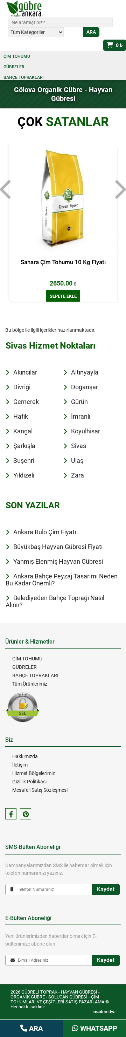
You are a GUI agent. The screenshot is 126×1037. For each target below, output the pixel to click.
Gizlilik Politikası (29, 781)
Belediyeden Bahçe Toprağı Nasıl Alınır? (55, 601)
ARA (35, 1028)
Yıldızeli (23, 475)
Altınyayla (84, 372)
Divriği (21, 387)
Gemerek (26, 401)
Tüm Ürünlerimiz (29, 683)
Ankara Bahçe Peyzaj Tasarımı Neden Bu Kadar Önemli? (62, 579)
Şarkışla (24, 445)
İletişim (20, 764)
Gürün (79, 401)
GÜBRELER (14, 66)
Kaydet (105, 889)
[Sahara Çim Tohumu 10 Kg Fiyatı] (63, 198)
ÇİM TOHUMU (17, 56)
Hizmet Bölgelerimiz (33, 773)
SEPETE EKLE (63, 296)
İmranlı (80, 416)
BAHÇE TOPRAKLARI (23, 77)
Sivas (78, 445)
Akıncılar (25, 372)
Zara (77, 475)
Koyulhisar (85, 431)
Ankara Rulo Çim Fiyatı (44, 532)
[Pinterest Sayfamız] (25, 813)
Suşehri (23, 460)
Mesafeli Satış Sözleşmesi (40, 790)
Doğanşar (84, 387)
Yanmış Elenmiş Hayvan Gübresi (58, 561)
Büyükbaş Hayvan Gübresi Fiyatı (58, 546)
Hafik (20, 416)
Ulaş (77, 460)
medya (104, 1011)
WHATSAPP (97, 1028)
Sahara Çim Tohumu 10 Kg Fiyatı (63, 262)
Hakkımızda (25, 756)
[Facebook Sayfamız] (10, 813)
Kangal (23, 431)
